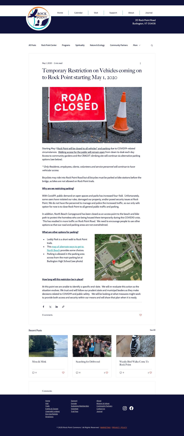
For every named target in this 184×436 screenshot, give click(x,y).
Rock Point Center (49, 45)
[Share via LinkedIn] (56, 306)
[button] (152, 45)
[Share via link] (63, 306)
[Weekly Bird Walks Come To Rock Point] (135, 346)
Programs (66, 45)
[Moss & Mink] (48, 346)
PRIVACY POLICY (119, 427)
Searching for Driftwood (88, 361)
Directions (49, 416)
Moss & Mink (39, 361)
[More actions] (140, 63)
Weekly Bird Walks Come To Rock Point (134, 363)
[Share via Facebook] (43, 306)
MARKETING (105, 427)
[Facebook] (131, 408)
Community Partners (119, 45)
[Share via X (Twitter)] (50, 306)
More (135, 45)
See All (152, 330)
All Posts (32, 45)
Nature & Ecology (97, 45)
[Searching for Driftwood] (92, 346)
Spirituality (80, 45)
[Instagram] (124, 408)
